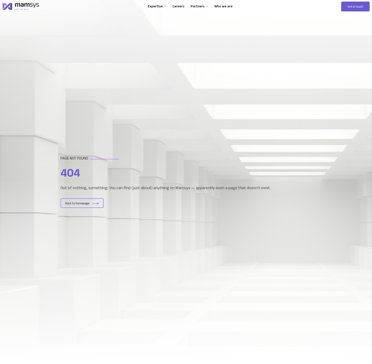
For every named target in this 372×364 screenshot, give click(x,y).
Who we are (223, 6)
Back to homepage (77, 203)
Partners (198, 6)
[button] (355, 6)
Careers (178, 6)
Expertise (155, 6)
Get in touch (355, 6)
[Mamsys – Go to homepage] (20, 6)
